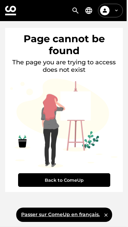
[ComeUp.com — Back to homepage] (10, 10)
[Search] (75, 10)
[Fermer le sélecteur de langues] (106, 214)
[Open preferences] (89, 10)
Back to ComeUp (64, 180)
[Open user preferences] (116, 10)
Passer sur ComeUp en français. (60, 214)
